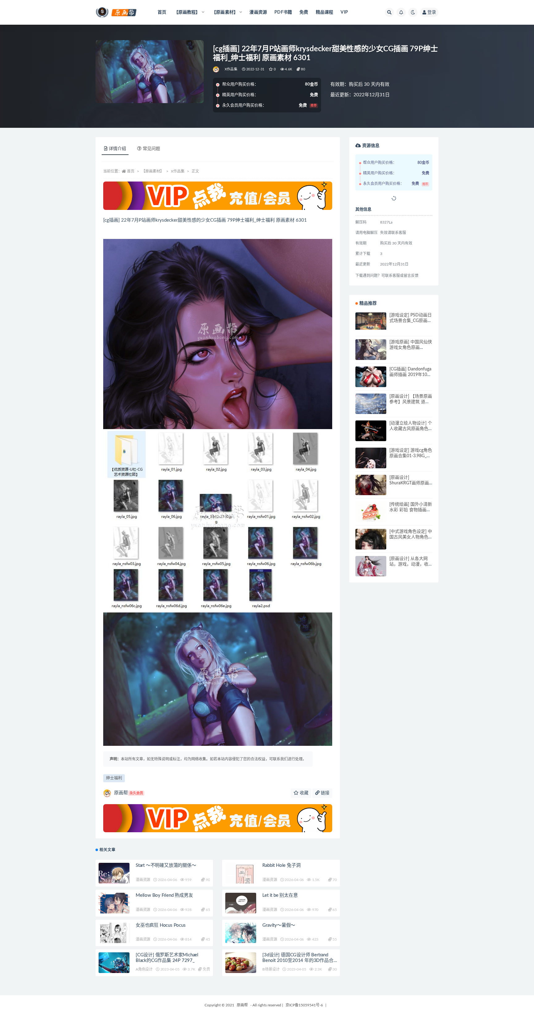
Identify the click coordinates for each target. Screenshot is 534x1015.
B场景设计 (270, 969)
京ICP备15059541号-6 (304, 1005)
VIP (344, 12)
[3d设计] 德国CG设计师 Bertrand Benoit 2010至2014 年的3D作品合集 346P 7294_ (297, 960)
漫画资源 (258, 12)
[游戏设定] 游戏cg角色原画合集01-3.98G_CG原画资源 (410, 456)
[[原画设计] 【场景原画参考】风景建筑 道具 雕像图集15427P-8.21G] (370, 409)
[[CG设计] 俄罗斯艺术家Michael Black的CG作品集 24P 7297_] (114, 963)
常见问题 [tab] (151, 149)
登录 (431, 12)
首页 (162, 12)
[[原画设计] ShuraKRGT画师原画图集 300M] (370, 490)
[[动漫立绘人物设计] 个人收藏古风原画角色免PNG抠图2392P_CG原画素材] (370, 433)
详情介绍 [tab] (117, 149)
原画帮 (128, 793)
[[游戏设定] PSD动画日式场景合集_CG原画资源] (370, 321)
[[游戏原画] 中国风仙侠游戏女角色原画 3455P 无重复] (370, 354)
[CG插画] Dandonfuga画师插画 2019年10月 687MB (410, 374)
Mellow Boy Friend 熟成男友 (164, 895)
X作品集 (231, 69)
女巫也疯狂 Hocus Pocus (161, 925)
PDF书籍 (283, 12)
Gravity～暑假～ (278, 925)
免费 (303, 12)
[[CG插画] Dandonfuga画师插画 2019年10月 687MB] (370, 381)
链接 (324, 793)
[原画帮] (216, 69)
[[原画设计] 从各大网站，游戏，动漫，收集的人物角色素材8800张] (370, 571)
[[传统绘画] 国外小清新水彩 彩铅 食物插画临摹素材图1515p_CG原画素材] (370, 512)
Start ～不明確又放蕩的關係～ (166, 865)
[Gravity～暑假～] (240, 940)
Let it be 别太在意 (280, 895)
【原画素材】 (153, 171)
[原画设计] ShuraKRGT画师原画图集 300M (409, 483)
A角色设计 (144, 969)
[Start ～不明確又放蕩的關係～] (114, 879)
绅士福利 (114, 778)
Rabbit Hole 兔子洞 (281, 865)
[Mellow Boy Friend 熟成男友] (114, 905)
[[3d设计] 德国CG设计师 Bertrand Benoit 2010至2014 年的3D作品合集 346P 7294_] (240, 967)
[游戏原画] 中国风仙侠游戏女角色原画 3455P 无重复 (410, 347)
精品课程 (324, 12)
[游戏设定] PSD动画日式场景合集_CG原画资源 (410, 320)
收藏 (303, 793)
